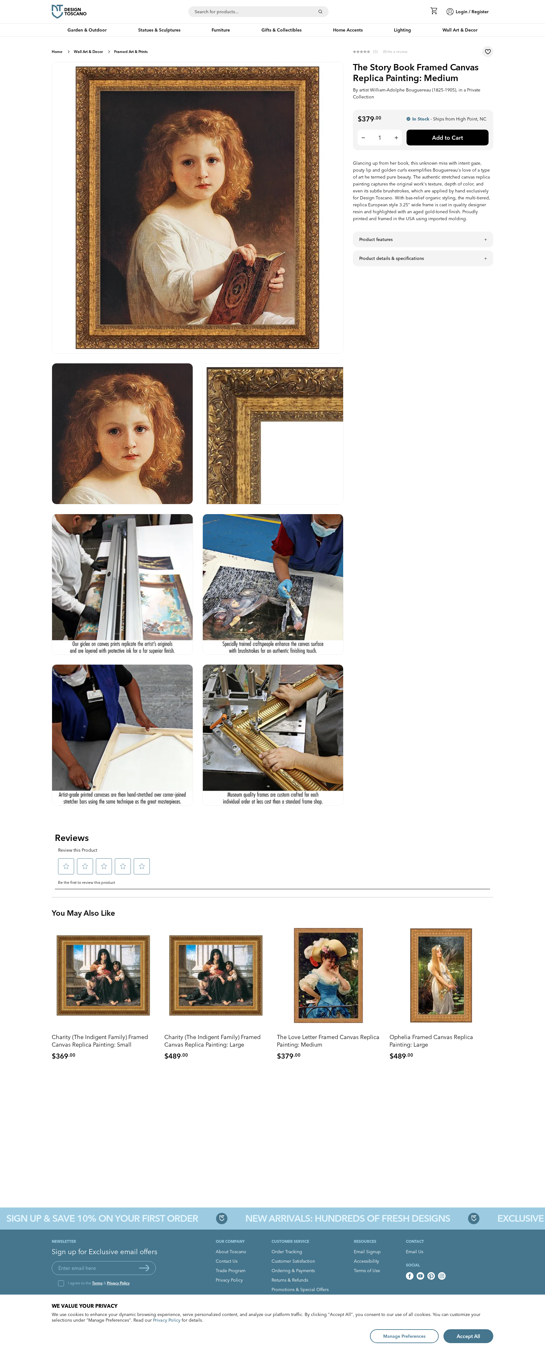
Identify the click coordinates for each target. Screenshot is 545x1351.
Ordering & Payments (293, 1270)
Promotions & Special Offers (300, 1289)
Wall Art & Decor (88, 51)
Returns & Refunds (290, 1280)
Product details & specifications (391, 258)
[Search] (320, 11)
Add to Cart (447, 137)
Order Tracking (287, 1251)
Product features (376, 239)
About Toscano (231, 1251)
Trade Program (230, 1270)
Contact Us (226, 1261)
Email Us (414, 1251)
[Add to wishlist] (487, 51)
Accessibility (366, 1261)
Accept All (468, 1336)
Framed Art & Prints (131, 51)
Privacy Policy (118, 1283)
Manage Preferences (404, 1336)
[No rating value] (363, 51)
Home (57, 51)
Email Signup (367, 1251)
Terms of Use (367, 1270)
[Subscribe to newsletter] (144, 1268)
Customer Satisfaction (293, 1261)
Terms (97, 1283)
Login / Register (472, 12)
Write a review (395, 51)
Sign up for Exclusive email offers (104, 1251)
